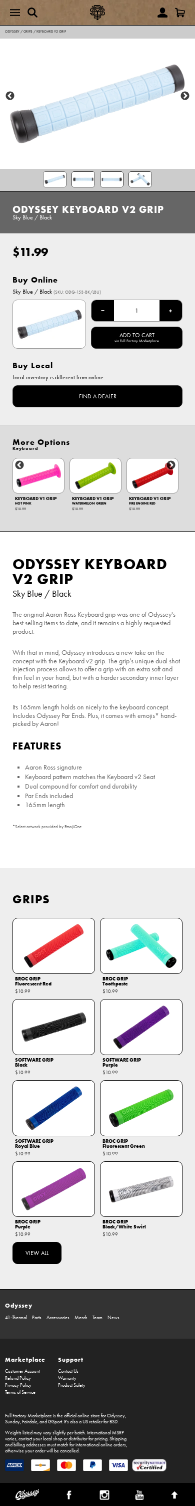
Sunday (12, 1422)
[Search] (32, 12)
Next (185, 96)
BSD (114, 1422)
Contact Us (68, 1371)
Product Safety (72, 1385)
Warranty (67, 1378)
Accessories (58, 1318)
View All (37, 1253)
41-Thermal (16, 1318)
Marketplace (25, 1359)
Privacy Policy (18, 1385)
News (114, 1318)
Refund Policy (18, 1378)
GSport (55, 1422)
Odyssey (12, 32)
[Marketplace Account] (162, 12)
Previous (10, 96)
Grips (28, 32)
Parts (37, 1318)
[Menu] (15, 12)
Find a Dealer (97, 396)
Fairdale (30, 1422)
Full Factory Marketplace (28, 1416)
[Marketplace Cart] (180, 12)
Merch (81, 1318)
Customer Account (22, 1371)
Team (97, 1318)
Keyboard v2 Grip (51, 32)
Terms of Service (20, 1392)
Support (71, 1359)
